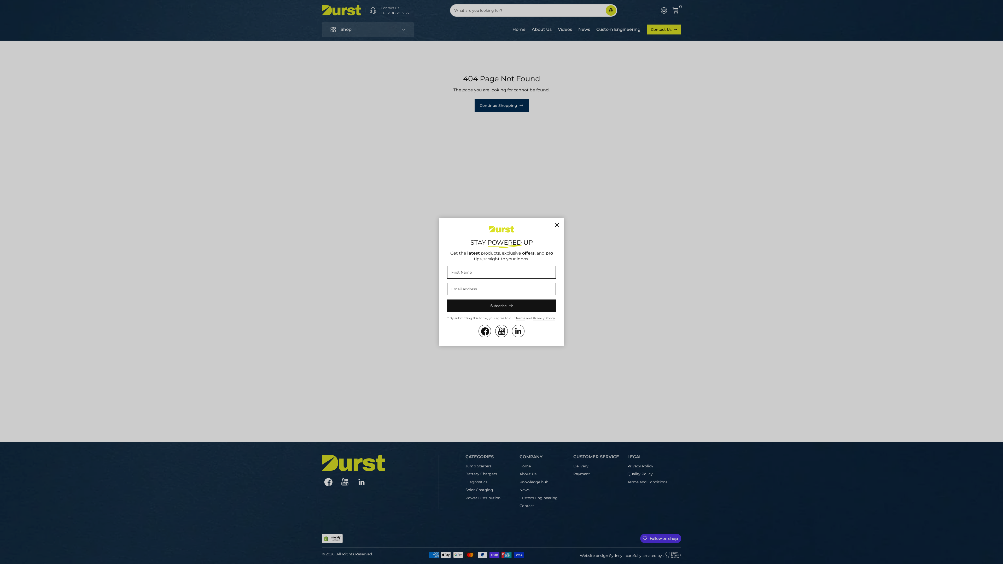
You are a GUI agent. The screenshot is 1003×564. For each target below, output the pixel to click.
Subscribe (498, 306)
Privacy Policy (544, 318)
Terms (520, 318)
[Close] (557, 225)
